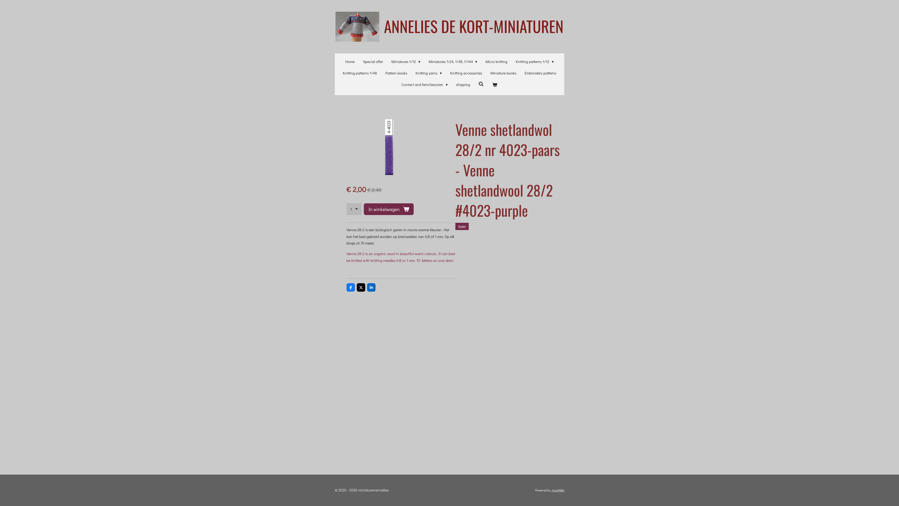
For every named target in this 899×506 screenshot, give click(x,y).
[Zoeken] (481, 83)
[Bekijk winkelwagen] (494, 84)
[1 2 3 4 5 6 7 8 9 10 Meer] (353, 209)
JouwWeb (557, 490)
